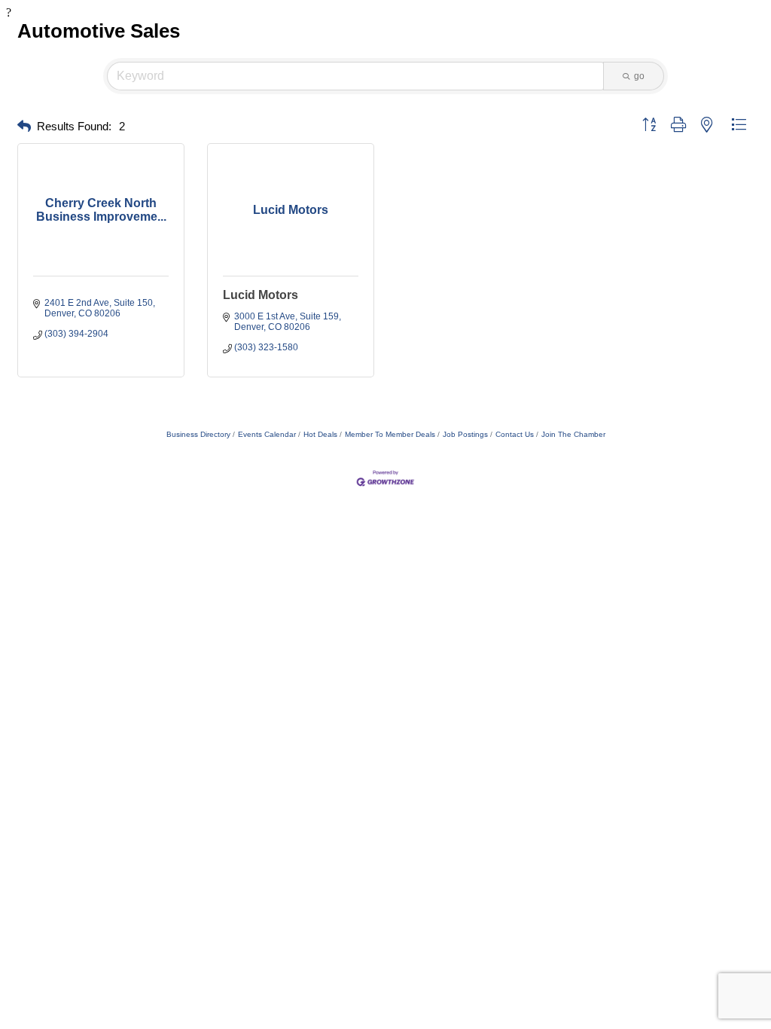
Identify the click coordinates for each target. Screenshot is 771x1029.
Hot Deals (320, 434)
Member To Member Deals (390, 434)
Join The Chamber (573, 434)
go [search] (639, 76)
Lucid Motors (260, 295)
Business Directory (198, 434)
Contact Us (514, 434)
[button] (24, 127)
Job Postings (465, 434)
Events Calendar (267, 434)
